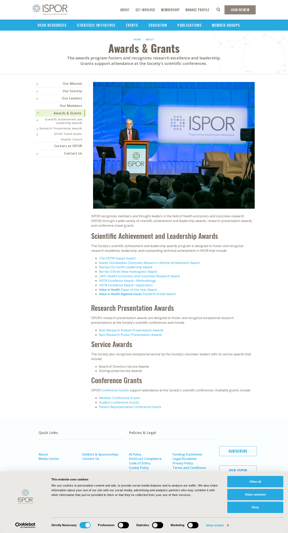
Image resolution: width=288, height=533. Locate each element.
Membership (170, 9)
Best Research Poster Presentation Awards (130, 335)
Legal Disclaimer (185, 459)
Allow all (255, 481)
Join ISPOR (238, 470)
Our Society (72, 91)
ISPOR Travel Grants (68, 134)
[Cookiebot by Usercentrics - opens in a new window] (25, 525)
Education (158, 25)
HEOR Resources (52, 25)
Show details (215, 525)
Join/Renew (240, 9)
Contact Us (73, 153)
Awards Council (71, 139)
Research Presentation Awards (60, 128)
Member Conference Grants (119, 398)
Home (137, 39)
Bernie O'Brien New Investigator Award (128, 271)
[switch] (123, 525)
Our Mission (72, 83)
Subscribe (238, 451)
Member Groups (226, 25)
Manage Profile (197, 9)
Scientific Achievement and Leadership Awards (63, 121)
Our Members (71, 106)
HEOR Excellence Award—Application (126, 285)
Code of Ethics (140, 463)
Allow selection (255, 494)
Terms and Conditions (189, 468)
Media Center (49, 459)
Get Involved (145, 9)
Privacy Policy (183, 463)
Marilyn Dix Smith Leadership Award (125, 267)
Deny (255, 507)
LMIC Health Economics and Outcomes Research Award (139, 276)
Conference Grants (115, 390)
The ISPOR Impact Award (117, 258)
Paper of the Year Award (128, 289)
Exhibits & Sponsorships (100, 454)
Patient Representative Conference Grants (130, 407)
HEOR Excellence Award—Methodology (127, 280)
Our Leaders (72, 98)
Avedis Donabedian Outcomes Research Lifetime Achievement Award (149, 263)
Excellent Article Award (137, 294)
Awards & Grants (68, 113)
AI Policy (135, 454)
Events (132, 25)
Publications (189, 25)
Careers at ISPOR (68, 146)
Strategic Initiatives (96, 25)
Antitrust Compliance (145, 459)
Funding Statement (187, 454)
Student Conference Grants (119, 402)
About (125, 9)
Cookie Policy (139, 468)
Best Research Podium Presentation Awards (131, 330)
